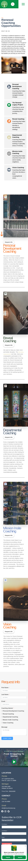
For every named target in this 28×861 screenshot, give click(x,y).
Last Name (4, 694)
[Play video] (14, 761)
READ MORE (12, 791)
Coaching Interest (7, 708)
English (8, 857)
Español (20, 857)
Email (3, 701)
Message (4, 727)
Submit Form (7, 738)
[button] (12, 4)
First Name (4, 687)
